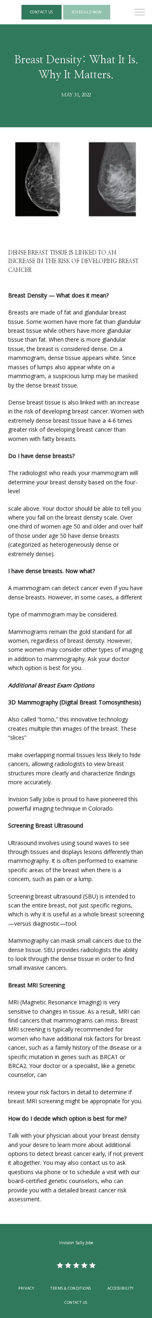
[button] (140, 13)
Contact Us (76, 1302)
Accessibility (120, 1288)
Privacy (26, 1288)
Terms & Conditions (70, 1288)
